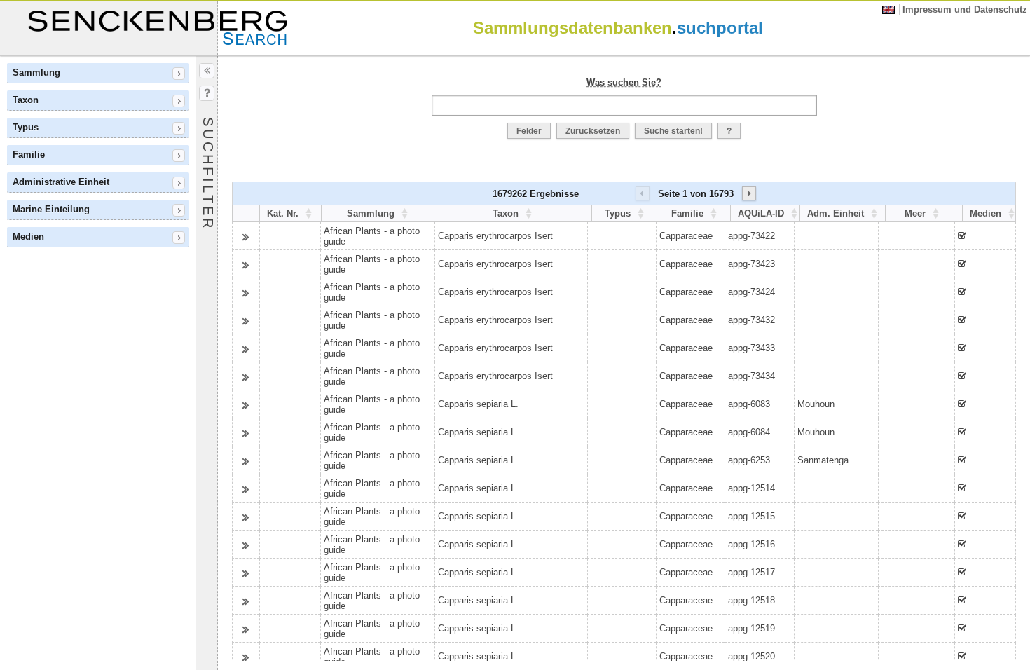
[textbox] (624, 105)
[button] (529, 131)
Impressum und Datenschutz (964, 9)
